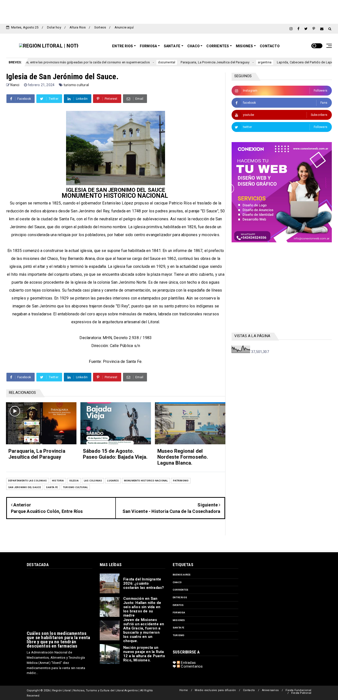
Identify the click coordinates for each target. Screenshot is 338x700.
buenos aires (182, 574)
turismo (178, 635)
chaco (177, 582)
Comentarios (191, 666)
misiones (179, 620)
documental (147, 62)
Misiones (244, 46)
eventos (178, 605)
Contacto (270, 46)
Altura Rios (78, 27)
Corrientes (217, 46)
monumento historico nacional (146, 480)
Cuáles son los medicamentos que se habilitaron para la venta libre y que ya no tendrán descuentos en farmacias (58, 639)
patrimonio (181, 480)
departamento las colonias (27, 480)
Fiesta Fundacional (298, 690)
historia (58, 480)
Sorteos (100, 27)
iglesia (74, 480)
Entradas (188, 662)
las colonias (93, 480)
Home (183, 690)
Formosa (148, 46)
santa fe (52, 487)
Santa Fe (172, 46)
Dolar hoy (54, 27)
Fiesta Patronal (301, 693)
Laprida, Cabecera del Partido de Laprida (287, 62)
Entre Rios (122, 46)
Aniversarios (270, 690)
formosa (179, 612)
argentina (245, 62)
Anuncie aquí (124, 27)
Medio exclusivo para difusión (215, 690)
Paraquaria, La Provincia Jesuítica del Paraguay (195, 62)
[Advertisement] (169, 11)
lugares (113, 480)
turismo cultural (76, 85)
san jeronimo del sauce (24, 487)
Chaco (193, 46)
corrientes (180, 589)
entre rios (180, 597)
